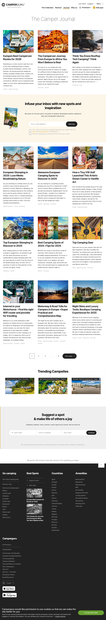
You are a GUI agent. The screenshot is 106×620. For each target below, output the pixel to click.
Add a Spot (32, 485)
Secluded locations (81, 498)
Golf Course (6, 517)
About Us (5, 569)
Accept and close (91, 613)
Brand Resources (8, 577)
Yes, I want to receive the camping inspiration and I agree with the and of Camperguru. (53, 130)
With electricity (80, 485)
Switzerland (55, 530)
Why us (74, 8)
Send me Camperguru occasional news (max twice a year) (51, 134)
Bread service (79, 479)
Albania (54, 511)
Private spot (6, 501)
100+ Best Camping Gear (10, 479)
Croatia (54, 485)
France (54, 490)
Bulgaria (54, 514)
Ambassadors (6, 549)
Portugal (54, 482)
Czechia (54, 506)
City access (79, 501)
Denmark (54, 517)
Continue (91, 433)
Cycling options (80, 495)
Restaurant (6, 504)
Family (16, 206)
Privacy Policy (43, 131)
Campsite (5, 498)
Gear (80, 85)
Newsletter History (8, 574)
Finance (56, 341)
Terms (34, 131)
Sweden (54, 527)
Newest (58, 8)
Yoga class (78, 506)
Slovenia (54, 493)
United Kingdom (57, 503)
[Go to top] (101, 464)
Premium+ (86, 7)
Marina (4, 506)
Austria (54, 487)
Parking (4, 514)
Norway (54, 525)
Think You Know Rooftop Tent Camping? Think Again (86, 59)
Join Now (82, 4)
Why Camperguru (8, 566)
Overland (41, 87)
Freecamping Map (8, 558)
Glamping (22, 206)
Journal (66, 8)
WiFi (76, 487)
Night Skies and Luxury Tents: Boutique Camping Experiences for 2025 (86, 309)
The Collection (47, 8)
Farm (4, 509)
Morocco (55, 522)
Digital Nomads (13, 89)
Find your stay (7, 484)
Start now (72, 124)
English (90, 4)
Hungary (54, 519)
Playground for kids (81, 493)
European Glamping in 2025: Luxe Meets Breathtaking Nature (15, 175)
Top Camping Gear (82, 242)
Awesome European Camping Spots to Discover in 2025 (49, 175)
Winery (4, 490)
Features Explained (8, 561)
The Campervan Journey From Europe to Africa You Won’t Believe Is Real (52, 59)
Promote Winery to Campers (11, 564)
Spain (53, 479)
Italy (53, 495)
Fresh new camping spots (10, 488)
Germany (55, 501)
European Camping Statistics (11, 556)
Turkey (54, 509)
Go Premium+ (6, 544)
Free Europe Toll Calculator (11, 553)
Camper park (6, 493)
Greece (54, 498)
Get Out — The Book (9, 572)
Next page (68, 356)
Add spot (99, 8)
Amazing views (80, 503)
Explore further (34, 480)
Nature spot (6, 512)
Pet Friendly (79, 490)
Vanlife (5, 89)
